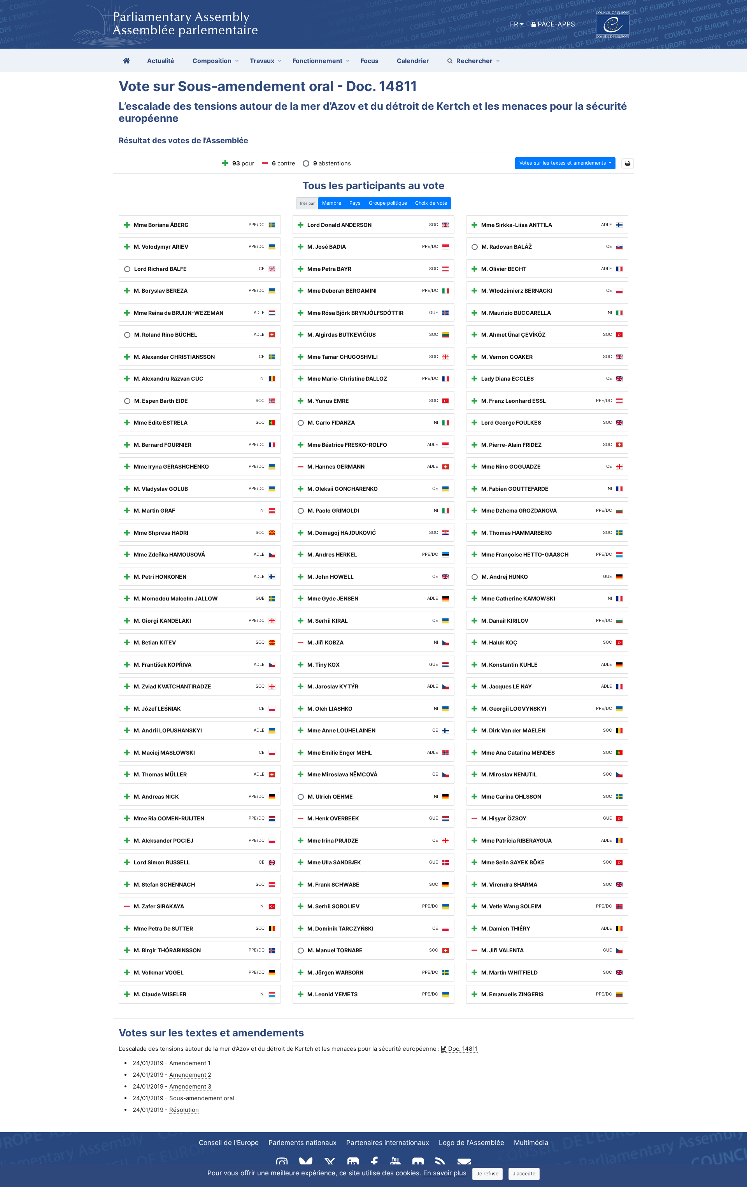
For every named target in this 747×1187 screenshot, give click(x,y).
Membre (331, 203)
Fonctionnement (317, 61)
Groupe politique (388, 203)
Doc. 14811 (463, 1048)
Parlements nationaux (302, 1143)
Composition (212, 61)
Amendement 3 (190, 1086)
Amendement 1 (189, 1063)
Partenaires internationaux (387, 1143)
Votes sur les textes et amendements (563, 163)
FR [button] (514, 24)
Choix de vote (431, 203)
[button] (627, 163)
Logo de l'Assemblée (471, 1143)
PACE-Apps (556, 24)
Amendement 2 (190, 1074)
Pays (355, 203)
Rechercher (474, 61)
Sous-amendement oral (201, 1098)
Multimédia (531, 1143)
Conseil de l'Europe (229, 1143)
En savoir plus (444, 1173)
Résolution (184, 1109)
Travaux (262, 61)
